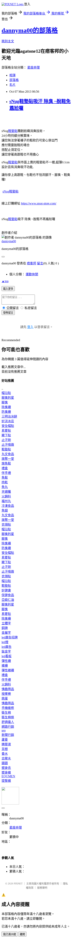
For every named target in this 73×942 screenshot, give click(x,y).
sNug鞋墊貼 (10, 191)
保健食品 (8, 595)
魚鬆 (5, 477)
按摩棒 (6, 693)
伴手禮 (6, 473)
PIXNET (18, 883)
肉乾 (5, 482)
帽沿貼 (6, 393)
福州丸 (6, 501)
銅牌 (5, 628)
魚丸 (5, 487)
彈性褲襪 (8, 670)
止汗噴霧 (8, 444)
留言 (40, 263)
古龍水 (6, 758)
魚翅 (5, 510)
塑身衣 (6, 767)
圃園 (5, 763)
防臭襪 (6, 411)
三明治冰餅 (9, 416)
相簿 (12, 75)
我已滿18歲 (9, 934)
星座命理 (33, 67)
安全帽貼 (8, 426)
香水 (5, 753)
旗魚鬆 (6, 463)
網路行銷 (8, 726)
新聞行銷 (8, 735)
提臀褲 (6, 780)
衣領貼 (6, 524)
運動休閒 (32, 274)
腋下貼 (6, 435)
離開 (22, 934)
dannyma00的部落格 (30, 30)
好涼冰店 (8, 421)
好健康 (6, 590)
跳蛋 (5, 698)
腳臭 (5, 402)
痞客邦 (31, 263)
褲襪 (5, 665)
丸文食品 (8, 454)
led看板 (6, 656)
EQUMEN (8, 776)
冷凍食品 (8, 505)
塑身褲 (6, 772)
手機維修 (8, 708)
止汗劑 (6, 440)
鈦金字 (6, 651)
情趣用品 (8, 689)
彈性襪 (6, 661)
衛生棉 (6, 712)
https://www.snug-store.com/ (38, 203)
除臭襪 (6, 407)
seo (4, 730)
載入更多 (8, 288)
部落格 (14, 80)
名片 (12, 84)
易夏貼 (6, 430)
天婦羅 (6, 491)
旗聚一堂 (8, 458)
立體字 (6, 623)
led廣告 (6, 646)
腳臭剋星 (8, 397)
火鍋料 (6, 496)
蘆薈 (5, 739)
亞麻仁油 (8, 599)
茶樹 (5, 749)
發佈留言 (8, 312)
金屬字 (6, 632)
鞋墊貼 (13, 131)
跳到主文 (8, 41)
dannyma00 (9, 241)
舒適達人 (8, 722)
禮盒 (5, 468)
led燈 (5, 642)
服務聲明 (42, 887)
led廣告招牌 (10, 637)
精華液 (6, 744)
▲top (5, 281)
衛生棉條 (8, 717)
